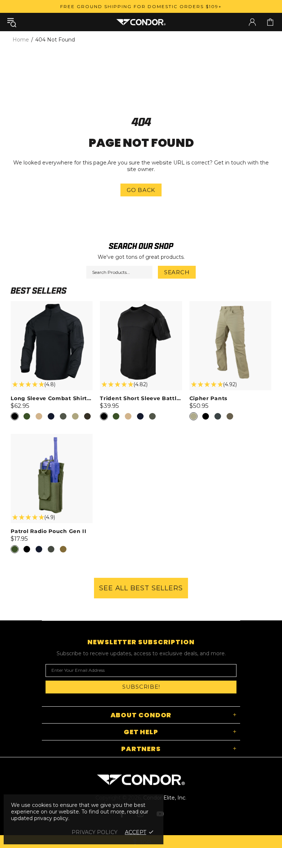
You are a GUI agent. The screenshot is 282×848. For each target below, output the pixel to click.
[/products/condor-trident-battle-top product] (141, 304)
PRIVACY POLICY (95, 832)
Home (20, 40)
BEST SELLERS (38, 290)
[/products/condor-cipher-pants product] (230, 304)
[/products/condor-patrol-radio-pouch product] (52, 437)
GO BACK (141, 189)
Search (177, 272)
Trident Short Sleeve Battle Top (141, 398)
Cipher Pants (208, 398)
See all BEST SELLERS (141, 588)
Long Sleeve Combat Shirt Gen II (52, 398)
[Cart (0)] (270, 22)
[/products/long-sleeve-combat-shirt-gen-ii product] (52, 304)
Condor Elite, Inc (141, 22)
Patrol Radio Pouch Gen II (49, 531)
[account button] (252, 22)
